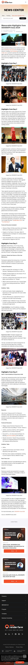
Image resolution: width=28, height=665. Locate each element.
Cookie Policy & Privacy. (14, 658)
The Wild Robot (5, 222)
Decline (8, 662)
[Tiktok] (15, 634)
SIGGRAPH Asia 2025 (19, 511)
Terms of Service (9, 647)
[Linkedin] (9, 634)
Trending (8, 15)
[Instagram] (19, 634)
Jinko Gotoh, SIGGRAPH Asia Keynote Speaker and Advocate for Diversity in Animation (13, 546)
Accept (20, 662)
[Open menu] (25, 2)
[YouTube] (5, 634)
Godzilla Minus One (17, 220)
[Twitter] (22, 634)
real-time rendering (11, 435)
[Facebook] (12, 634)
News (3, 15)
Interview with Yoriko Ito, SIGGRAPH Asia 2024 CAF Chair (14, 575)
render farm (4, 52)
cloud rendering (13, 51)
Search (22, 18)
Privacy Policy (19, 647)
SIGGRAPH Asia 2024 (9, 49)
